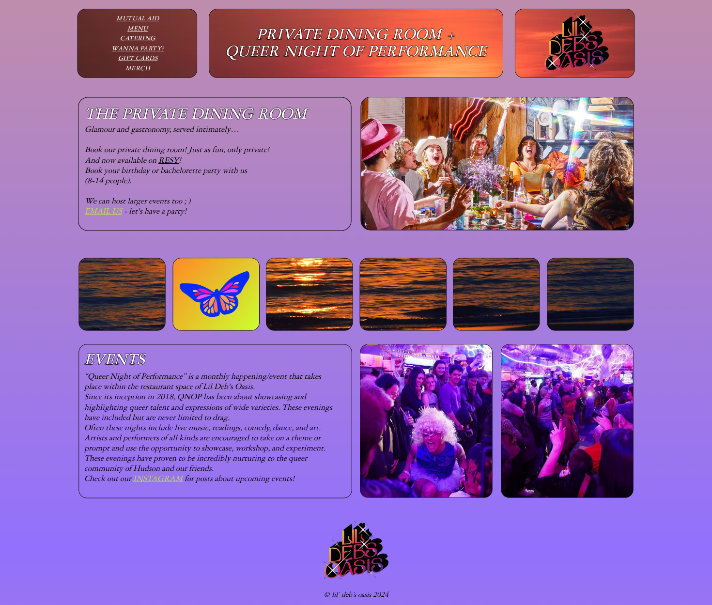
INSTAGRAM (158, 479)
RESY (168, 161)
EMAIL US (103, 212)
